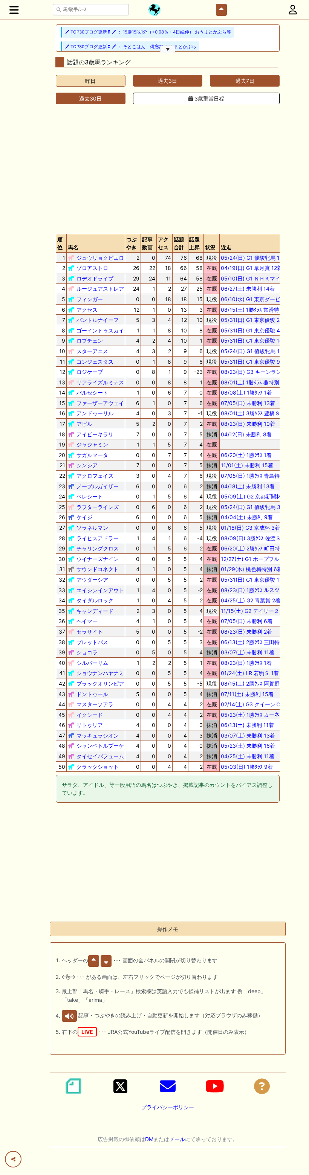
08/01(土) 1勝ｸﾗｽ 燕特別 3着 (255, 382)
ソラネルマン (92, 527)
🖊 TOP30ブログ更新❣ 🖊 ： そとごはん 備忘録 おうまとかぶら (130, 46)
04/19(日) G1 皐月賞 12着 (251, 268)
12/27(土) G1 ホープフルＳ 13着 (259, 559)
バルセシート (92, 392)
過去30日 (90, 98)
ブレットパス (92, 642)
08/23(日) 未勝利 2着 (246, 631)
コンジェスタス (94, 361)
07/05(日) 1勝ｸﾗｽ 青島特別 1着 (257, 475)
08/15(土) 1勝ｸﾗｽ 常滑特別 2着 (257, 309)
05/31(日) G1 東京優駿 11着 (254, 579)
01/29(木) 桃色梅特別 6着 (251, 569)
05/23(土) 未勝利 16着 (248, 745)
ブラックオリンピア (100, 683)
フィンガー (89, 299)
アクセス (87, 309)
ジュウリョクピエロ (100, 258)
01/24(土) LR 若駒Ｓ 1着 (250, 673)
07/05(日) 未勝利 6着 (246, 621)
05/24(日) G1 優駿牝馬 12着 (254, 351)
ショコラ (87, 652)
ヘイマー (87, 621)
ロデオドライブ (94, 278)
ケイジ (84, 517)
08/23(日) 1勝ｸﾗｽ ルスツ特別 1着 (260, 590)
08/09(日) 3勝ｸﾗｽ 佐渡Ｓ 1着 (255, 538)
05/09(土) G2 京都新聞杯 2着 (256, 496)
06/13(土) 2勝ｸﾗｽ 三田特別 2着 (258, 642)
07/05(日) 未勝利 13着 (248, 403)
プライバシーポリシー (167, 1107)
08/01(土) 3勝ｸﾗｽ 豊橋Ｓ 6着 (255, 413)
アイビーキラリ (94, 434)
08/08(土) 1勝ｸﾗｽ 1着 (246, 392)
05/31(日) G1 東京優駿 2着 (253, 320)
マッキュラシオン (97, 735)
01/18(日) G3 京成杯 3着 (250, 527)
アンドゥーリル (94, 413)
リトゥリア (89, 725)
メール (177, 1139)
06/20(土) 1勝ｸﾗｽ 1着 (246, 455)
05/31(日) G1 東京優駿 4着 (253, 330)
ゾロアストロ (92, 268)
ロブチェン (89, 340)
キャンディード (94, 611)
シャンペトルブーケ (100, 745)
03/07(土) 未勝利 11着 (247, 652)
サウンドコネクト (97, 569)
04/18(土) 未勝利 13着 (248, 486)
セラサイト (89, 631)
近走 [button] (226, 247)
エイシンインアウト (100, 590)
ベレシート (89, 496)
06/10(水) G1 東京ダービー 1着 (258, 299)
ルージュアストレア (100, 288)
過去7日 (245, 81)
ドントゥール (92, 694)
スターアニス (92, 351)
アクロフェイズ (94, 475)
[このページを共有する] (13, 1159)
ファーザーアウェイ (100, 403)
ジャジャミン (92, 444)
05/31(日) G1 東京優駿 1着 (253, 340)
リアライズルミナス (100, 382)
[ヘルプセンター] (262, 1086)
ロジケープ (89, 372)
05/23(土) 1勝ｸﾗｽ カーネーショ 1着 (263, 715)
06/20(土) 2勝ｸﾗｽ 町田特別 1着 (258, 548)
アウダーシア (92, 579)
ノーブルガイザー (97, 486)
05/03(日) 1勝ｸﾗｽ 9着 (247, 767)
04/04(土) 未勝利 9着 (247, 517)
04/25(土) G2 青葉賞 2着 (250, 600)
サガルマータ (92, 455)
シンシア (87, 465)
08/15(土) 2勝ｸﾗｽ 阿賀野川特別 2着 (263, 683)
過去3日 (167, 81)
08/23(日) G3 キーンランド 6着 (259, 372)
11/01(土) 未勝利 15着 (247, 465)
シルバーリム (92, 663)
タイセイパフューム (100, 756)
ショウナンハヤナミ (100, 673)
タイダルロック (94, 600)
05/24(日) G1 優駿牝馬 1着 (253, 258)
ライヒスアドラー (97, 538)
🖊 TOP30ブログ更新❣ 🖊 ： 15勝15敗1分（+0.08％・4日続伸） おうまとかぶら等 (148, 32)
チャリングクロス (97, 548)
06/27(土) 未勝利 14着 (248, 288)
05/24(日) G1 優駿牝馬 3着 (253, 507)
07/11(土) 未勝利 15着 (247, 694)
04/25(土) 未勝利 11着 (247, 756)
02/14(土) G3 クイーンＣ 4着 (256, 704)
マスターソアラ (94, 704)
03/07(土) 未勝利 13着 (248, 735)
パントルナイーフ (97, 320)
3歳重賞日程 (208, 98)
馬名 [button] (73, 247)
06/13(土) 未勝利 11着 (247, 725)
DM (149, 1139)
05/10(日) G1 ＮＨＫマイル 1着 (258, 278)
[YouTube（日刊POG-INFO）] (215, 1086)
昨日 (90, 81)
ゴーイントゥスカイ (100, 330)
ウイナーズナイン (97, 559)
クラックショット (97, 767)
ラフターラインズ (97, 507)
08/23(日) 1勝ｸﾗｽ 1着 (246, 663)
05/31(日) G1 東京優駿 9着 (253, 361)
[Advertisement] (167, 169)
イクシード (89, 715)
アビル (84, 424)
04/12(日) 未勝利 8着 (246, 434)
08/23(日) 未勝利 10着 (248, 424)
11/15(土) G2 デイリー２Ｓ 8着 (258, 611)
